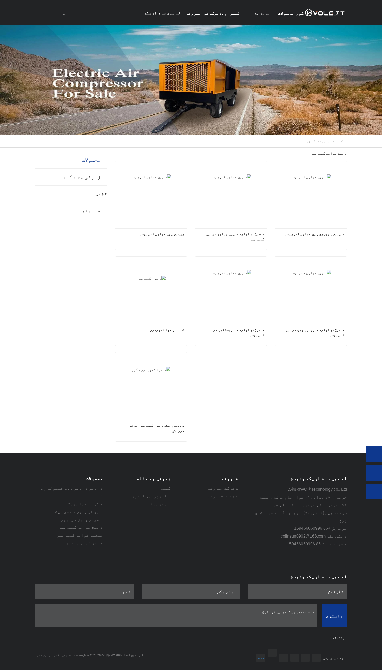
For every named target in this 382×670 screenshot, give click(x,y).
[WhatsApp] (374, 454)
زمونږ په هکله (82, 177)
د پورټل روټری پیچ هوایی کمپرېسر (314, 234)
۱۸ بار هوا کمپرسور (167, 330)
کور (300, 13)
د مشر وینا (159, 504)
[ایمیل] (374, 473)
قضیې (235, 13)
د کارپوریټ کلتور (151, 496)
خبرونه (91, 210)
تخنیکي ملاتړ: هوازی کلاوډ (54, 655)
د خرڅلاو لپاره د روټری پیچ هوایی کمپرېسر (314, 332)
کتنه (165, 488)
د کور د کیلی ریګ (85, 504)
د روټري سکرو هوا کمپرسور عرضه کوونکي (156, 428)
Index (260, 658)
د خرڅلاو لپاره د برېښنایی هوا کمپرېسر (237, 332)
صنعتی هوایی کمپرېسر (80, 535)
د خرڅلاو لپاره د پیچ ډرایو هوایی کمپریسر (234, 236)
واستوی (334, 615)
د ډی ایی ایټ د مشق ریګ (79, 511)
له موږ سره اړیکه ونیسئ (162, 18)
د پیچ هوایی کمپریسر (80, 527)
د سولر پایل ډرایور (82, 519)
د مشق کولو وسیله (84, 543)
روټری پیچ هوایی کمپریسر (162, 234)
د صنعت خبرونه (223, 496)
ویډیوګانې (215, 13)
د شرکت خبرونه (223, 488)
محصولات (323, 141)
